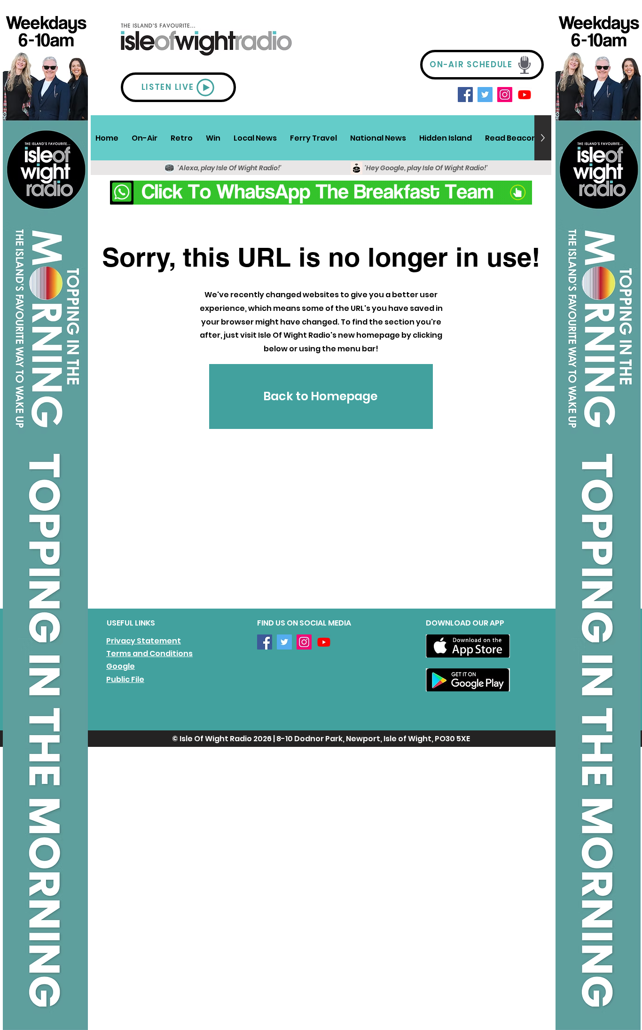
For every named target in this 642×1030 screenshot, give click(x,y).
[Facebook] (465, 94)
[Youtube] (524, 94)
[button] (144, 137)
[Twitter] (485, 94)
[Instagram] (504, 94)
